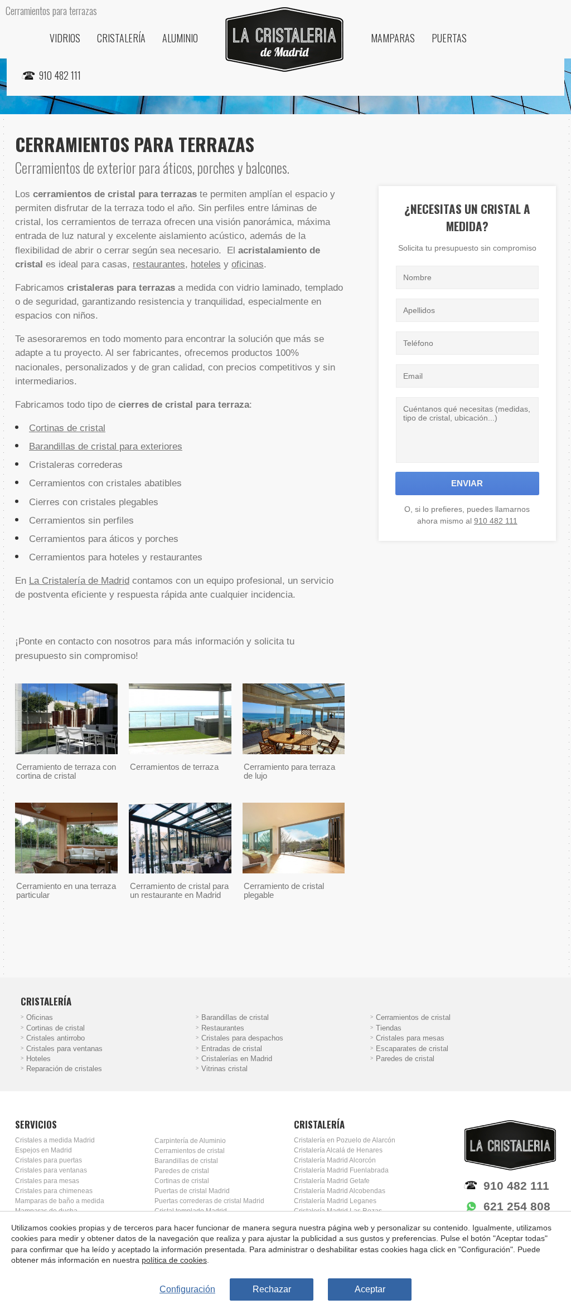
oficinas (247, 264)
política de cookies (174, 1260)
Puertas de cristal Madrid (192, 1191)
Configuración (187, 1289)
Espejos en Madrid (43, 1150)
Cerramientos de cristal (413, 1018)
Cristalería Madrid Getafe (332, 1181)
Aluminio (180, 38)
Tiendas (388, 1028)
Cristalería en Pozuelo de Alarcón (344, 1140)
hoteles (206, 264)
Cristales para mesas (410, 1038)
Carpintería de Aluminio (190, 1141)
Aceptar (370, 1289)
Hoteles (38, 1059)
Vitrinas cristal (224, 1069)
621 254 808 (516, 1206)
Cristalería (121, 38)
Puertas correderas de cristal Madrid (209, 1201)
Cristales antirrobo (55, 1038)
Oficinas (39, 1018)
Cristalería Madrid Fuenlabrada (341, 1170)
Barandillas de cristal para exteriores (105, 446)
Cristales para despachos (242, 1038)
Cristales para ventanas (64, 1049)
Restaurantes (222, 1028)
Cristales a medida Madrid (55, 1140)
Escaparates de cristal (412, 1049)
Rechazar (272, 1289)
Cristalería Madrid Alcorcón (335, 1160)
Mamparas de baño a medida (59, 1201)
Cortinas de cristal (67, 428)
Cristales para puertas (48, 1160)
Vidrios (65, 38)
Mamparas (393, 38)
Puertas (449, 38)
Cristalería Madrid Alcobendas (339, 1191)
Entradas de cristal (231, 1049)
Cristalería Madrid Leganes (335, 1201)
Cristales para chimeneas (54, 1191)
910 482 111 (495, 520)
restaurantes (159, 264)
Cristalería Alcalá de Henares (338, 1150)
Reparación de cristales (64, 1069)
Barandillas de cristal (235, 1018)
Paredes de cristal (405, 1059)
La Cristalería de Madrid (79, 580)
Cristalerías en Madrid (236, 1059)
